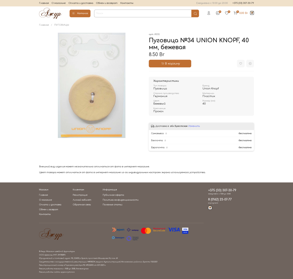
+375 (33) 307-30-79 (243, 3)
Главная (44, 3)
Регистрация (80, 195)
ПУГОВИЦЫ (61, 25)
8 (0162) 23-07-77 (220, 199)
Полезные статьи (112, 205)
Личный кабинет (82, 200)
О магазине (59, 3)
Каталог (82, 13)
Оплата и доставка (81, 3)
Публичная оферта (113, 195)
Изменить (194, 126)
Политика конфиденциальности (121, 200)
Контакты (126, 3)
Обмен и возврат (107, 3)
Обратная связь (82, 205)
